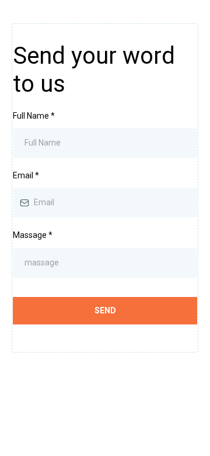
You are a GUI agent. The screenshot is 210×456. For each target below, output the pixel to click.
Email (26, 175)
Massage (32, 235)
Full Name (34, 115)
